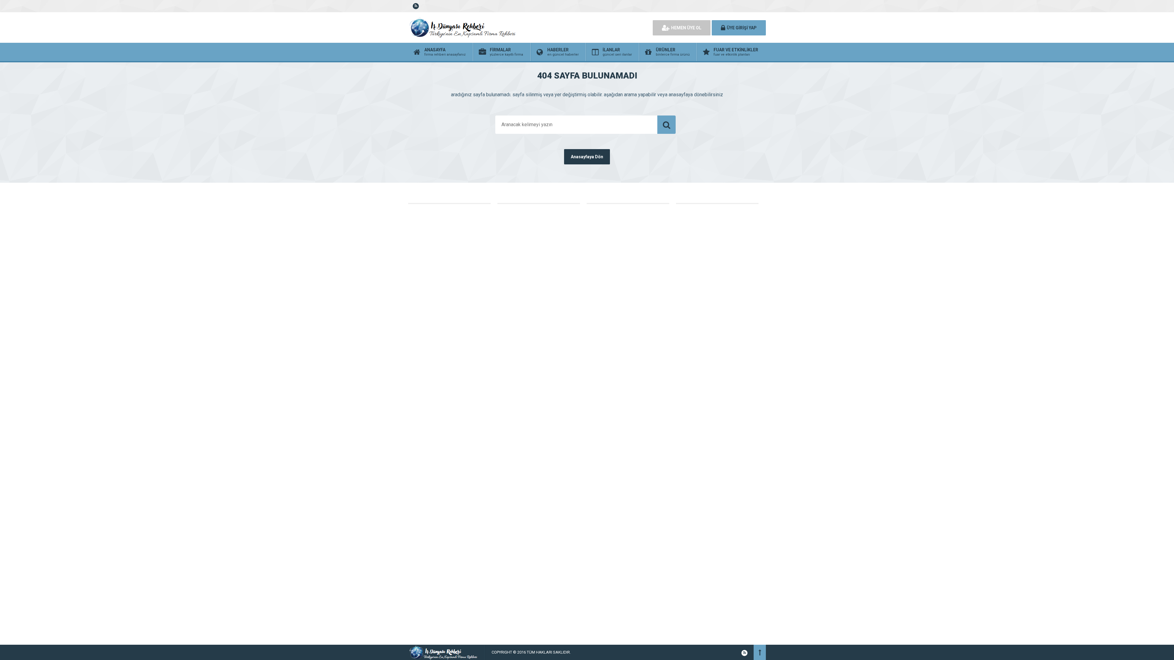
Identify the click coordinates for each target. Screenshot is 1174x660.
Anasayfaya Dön (587, 156)
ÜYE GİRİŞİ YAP (742, 27)
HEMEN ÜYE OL (686, 27)
